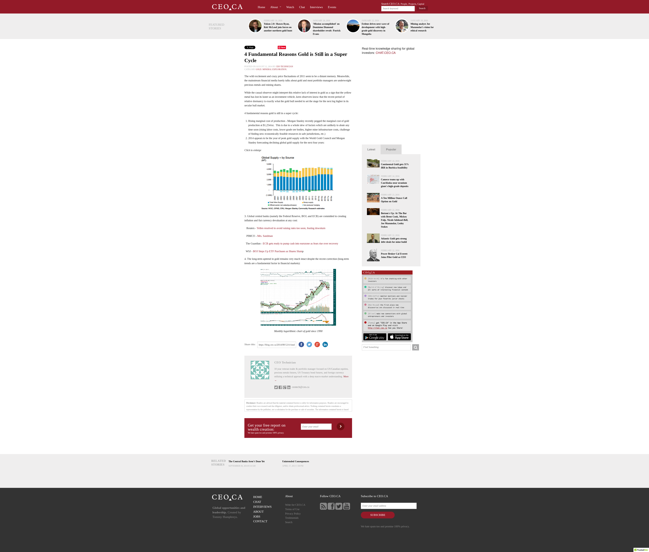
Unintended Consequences (295, 461)
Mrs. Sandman (265, 235)
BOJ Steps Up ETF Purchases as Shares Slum (277, 251)
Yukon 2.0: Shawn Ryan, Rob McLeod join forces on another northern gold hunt (278, 27)
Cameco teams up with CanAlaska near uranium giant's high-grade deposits (394, 183)
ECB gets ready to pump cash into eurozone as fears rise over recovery (300, 243)
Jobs (256, 516)
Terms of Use (292, 509)
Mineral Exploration (274, 69)
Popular (391, 149)
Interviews (316, 7)
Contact (260, 521)
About (274, 7)
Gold (258, 69)
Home (261, 7)
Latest (371, 149)
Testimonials (291, 517)
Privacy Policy (293, 513)
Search (288, 522)
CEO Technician (284, 66)
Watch (290, 7)
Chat (302, 7)
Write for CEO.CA (295, 504)
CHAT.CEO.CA (386, 52)
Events (332, 7)
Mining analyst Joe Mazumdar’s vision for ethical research (422, 27)
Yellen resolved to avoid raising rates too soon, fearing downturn (291, 228)
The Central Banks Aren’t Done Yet (247, 461)
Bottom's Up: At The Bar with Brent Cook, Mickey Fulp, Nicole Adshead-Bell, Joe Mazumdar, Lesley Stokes (394, 220)
